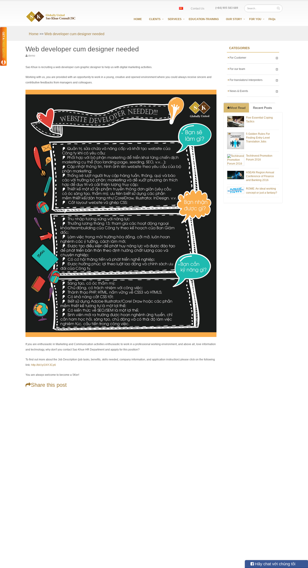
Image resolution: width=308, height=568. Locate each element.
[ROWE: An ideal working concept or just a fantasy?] (235, 190)
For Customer (237, 57)
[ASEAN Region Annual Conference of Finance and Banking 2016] (235, 174)
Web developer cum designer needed (74, 34)
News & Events (238, 91)
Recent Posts (262, 108)
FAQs (272, 19)
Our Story (234, 19)
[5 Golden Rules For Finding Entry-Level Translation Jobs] (235, 140)
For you (255, 19)
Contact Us (197, 8)
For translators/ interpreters (245, 80)
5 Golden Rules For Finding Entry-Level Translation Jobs (258, 137)
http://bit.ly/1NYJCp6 (43, 364)
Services (175, 19)
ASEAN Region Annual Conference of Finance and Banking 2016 (260, 176)
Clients (155, 19)
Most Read (238, 108)
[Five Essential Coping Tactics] (235, 121)
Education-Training (204, 19)
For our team (237, 69)
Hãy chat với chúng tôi (274, 564)
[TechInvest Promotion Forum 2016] (235, 159)
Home (138, 19)
